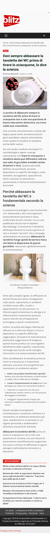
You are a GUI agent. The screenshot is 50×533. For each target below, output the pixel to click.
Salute (6, 51)
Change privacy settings (10, 530)
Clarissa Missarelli (11, 74)
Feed (42, 513)
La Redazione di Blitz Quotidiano (29, 510)
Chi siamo (9, 510)
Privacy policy (21, 513)
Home (5, 42)
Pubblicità (9, 513)
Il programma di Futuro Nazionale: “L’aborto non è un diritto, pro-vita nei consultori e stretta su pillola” (25, 501)
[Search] (44, 35)
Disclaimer (33, 513)
